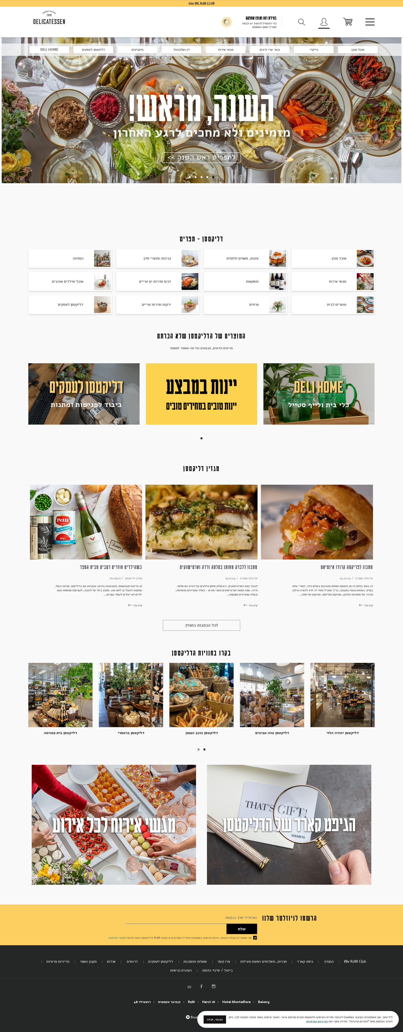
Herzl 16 (208, 1002)
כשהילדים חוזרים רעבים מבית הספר (111, 567)
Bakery (264, 1002)
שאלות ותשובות (195, 961)
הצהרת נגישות (180, 970)
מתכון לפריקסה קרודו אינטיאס (347, 567)
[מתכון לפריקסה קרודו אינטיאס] (317, 522)
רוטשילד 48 (142, 1002)
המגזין (328, 961)
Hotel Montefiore (236, 1002)
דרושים (132, 961)
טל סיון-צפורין (364, 578)
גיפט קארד (305, 961)
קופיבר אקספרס (169, 1002)
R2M (191, 1002)
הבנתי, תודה (215, 1019)
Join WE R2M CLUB (201, 3)
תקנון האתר (88, 961)
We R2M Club (355, 961)
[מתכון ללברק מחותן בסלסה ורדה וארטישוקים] (201, 522)
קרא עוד (368, 605)
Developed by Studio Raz (196, 1019)
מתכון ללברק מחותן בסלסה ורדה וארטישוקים (219, 567)
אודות (111, 961)
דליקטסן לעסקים (160, 961)
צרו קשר (223, 961)
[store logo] (49, 17)
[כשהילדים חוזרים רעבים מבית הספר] (86, 522)
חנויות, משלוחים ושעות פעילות (263, 961)
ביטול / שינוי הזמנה (217, 970)
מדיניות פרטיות (57, 961)
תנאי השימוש (116, 938)
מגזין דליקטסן (133, 578)
